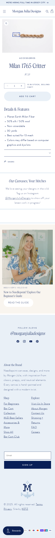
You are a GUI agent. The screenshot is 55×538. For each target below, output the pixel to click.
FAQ (34, 427)
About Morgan (39, 408)
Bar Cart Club (12, 437)
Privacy (8, 509)
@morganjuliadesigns (27, 333)
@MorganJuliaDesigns (18, 198)
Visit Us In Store (40, 404)
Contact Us (37, 413)
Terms (39, 504)
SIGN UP (27, 464)
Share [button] (11, 162)
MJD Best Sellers (13, 418)
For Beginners (11, 404)
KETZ (25, 509)
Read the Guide (18, 302)
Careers (35, 432)
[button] (4, 11)
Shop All (8, 432)
